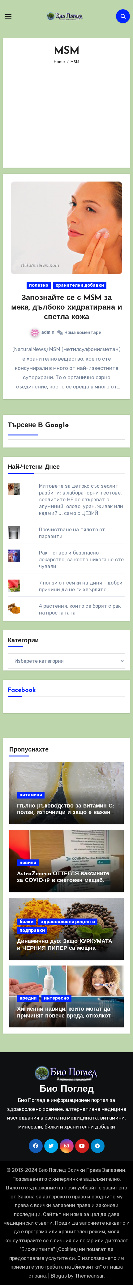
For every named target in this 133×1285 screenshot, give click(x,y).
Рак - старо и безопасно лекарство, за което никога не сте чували (81, 559)
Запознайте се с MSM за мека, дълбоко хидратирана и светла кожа (66, 307)
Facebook (22, 690)
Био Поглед (67, 1089)
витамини (30, 795)
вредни (27, 998)
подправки (32, 930)
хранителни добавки (80, 285)
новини (27, 862)
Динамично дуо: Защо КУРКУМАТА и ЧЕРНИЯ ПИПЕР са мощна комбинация (64, 948)
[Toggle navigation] (8, 16)
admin (47, 332)
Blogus (59, 1276)
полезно (38, 285)
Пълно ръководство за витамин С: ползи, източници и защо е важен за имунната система (65, 812)
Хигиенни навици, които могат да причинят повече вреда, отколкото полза (65, 1016)
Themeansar (89, 1276)
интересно (56, 998)
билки (26, 921)
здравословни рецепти (68, 921)
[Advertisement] (67, 112)
